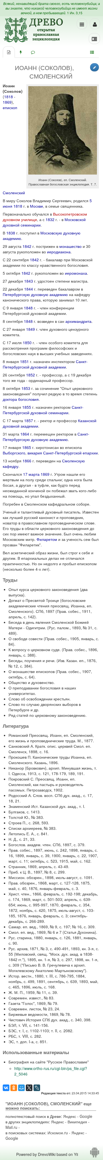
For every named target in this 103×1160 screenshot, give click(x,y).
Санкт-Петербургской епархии (70, 453)
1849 (30, 329)
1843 (28, 281)
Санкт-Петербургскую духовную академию (46, 436)
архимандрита (78, 321)
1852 (30, 375)
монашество (70, 246)
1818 (8, 96)
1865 (26, 447)
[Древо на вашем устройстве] (94, 1154)
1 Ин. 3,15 (74, 12)
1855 (26, 407)
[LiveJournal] (37, 1087)
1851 (24, 361)
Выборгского (14, 453)
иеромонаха (76, 273)
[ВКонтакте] (6, 1087)
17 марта (31, 474)
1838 (10, 233)
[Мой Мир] (21, 1087)
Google (86, 1116)
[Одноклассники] (13, 1087)
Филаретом (47, 539)
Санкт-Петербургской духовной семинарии (43, 409)
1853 (25, 388)
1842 (27, 246)
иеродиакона (59, 251)
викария (34, 453)
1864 (24, 434)
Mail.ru (11, 1127)
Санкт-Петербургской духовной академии (45, 364)
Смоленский (14, 192)
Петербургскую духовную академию (35, 294)
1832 (50, 219)
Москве (36, 206)
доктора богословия (21, 399)
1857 (28, 420)
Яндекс (69, 1116)
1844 (28, 289)
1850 (27, 342)
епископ (10, 107)
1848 (28, 308)
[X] (29, 1087)
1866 (27, 460)
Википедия (77, 1121)
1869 (7, 102)
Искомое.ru (58, 1132)
